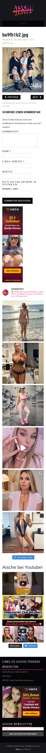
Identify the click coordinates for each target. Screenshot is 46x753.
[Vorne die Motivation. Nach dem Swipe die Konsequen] (23, 405)
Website (7, 171)
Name (6, 151)
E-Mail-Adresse (13, 161)
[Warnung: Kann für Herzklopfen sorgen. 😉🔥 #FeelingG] (23, 363)
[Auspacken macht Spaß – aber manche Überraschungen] (23, 447)
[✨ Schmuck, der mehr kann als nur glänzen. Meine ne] (23, 490)
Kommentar (10, 131)
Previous (13, 97)
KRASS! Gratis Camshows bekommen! (18, 680)
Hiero (18, 749)
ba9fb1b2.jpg (7, 43)
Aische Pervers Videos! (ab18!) (14, 672)
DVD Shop (6, 676)
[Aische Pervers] (23, 10)
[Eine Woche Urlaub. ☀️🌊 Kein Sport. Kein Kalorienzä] (23, 320)
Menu (23, 23)
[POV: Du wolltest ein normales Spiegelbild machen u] (23, 532)
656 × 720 (28, 40)
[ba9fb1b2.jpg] (23, 70)
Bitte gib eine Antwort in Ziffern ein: (19, 183)
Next (36, 97)
